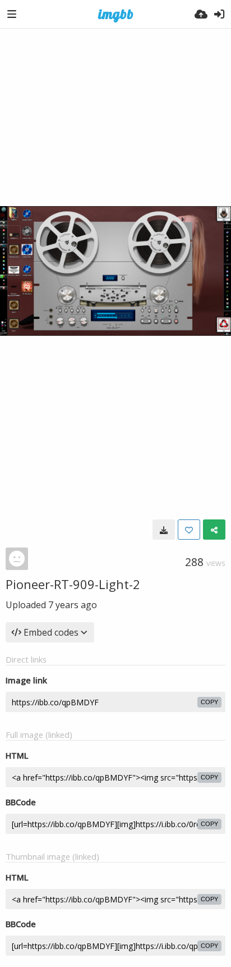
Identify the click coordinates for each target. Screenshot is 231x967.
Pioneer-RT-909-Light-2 (73, 584)
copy (209, 702)
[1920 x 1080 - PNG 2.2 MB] (164, 529)
